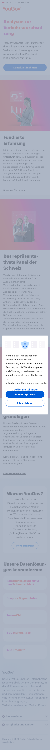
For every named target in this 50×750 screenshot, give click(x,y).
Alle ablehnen (25, 403)
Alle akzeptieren (25, 394)
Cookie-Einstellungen (25, 389)
